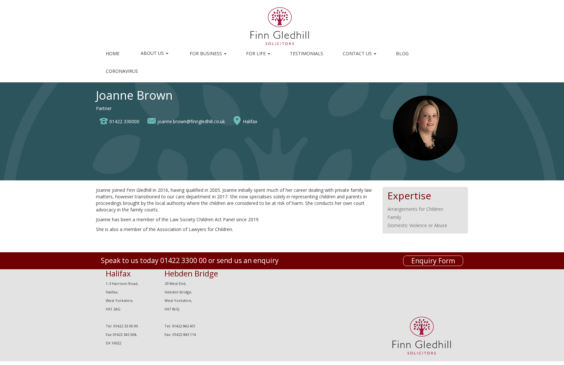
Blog (402, 53)
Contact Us (358, 53)
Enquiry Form (433, 260)
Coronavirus (122, 71)
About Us (153, 53)
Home (112, 53)
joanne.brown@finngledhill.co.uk (191, 121)
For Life (256, 53)
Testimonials (306, 53)
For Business (206, 53)
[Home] (282, 26)
